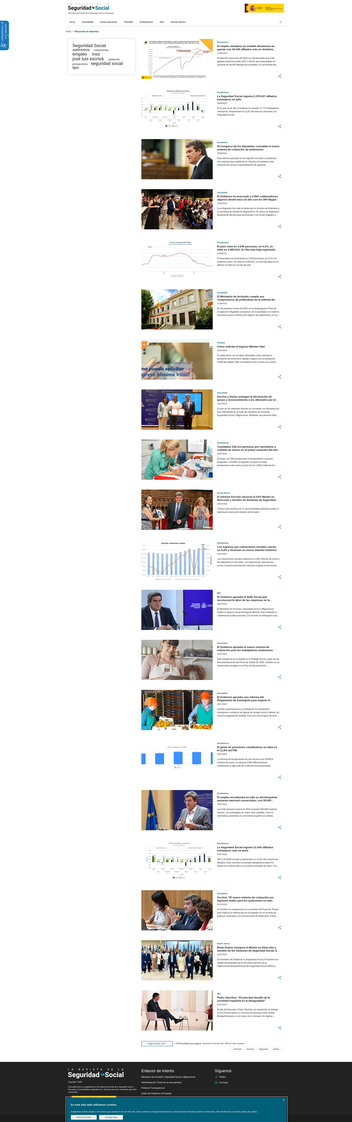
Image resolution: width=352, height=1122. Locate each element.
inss (96, 54)
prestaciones (80, 64)
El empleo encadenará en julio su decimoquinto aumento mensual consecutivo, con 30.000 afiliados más (247, 800)
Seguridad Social (89, 45)
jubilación (114, 59)
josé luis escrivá (88, 58)
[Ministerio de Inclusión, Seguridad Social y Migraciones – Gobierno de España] (264, 8)
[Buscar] (280, 22)
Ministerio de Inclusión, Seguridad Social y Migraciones (168, 1077)
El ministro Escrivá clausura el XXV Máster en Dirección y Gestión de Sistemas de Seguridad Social (246, 500)
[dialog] (177, 1110)
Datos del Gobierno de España (156, 1093)
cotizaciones (101, 50)
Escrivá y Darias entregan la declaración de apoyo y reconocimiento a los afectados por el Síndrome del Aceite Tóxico (246, 399)
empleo (79, 54)
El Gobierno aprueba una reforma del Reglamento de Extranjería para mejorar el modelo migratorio (243, 700)
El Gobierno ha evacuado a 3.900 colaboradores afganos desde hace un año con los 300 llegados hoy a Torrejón (248, 199)
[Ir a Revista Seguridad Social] (93, 7)
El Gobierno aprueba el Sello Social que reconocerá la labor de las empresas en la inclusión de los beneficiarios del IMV (243, 600)
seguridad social (107, 63)
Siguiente (263, 1049)
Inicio (68, 31)
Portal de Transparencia (153, 1088)
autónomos (81, 50)
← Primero (236, 1049)
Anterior (250, 1049)
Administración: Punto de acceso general (161, 1082)
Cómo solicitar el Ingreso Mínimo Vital (241, 346)
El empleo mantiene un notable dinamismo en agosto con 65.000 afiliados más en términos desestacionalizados (246, 49)
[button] (279, 76)
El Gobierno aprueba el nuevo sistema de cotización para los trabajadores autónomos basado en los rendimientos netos (245, 650)
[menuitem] (72, 22)
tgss (75, 67)
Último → (277, 1049)
